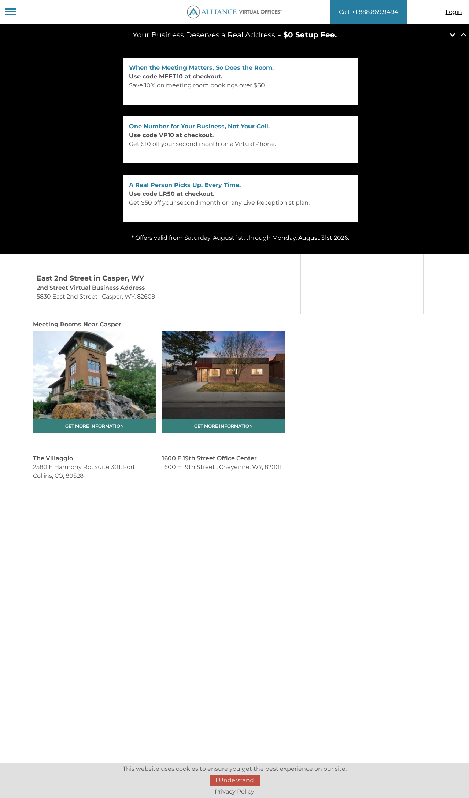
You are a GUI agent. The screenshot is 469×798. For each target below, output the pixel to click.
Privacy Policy (234, 791)
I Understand (234, 780)
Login (454, 11)
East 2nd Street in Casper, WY (90, 278)
